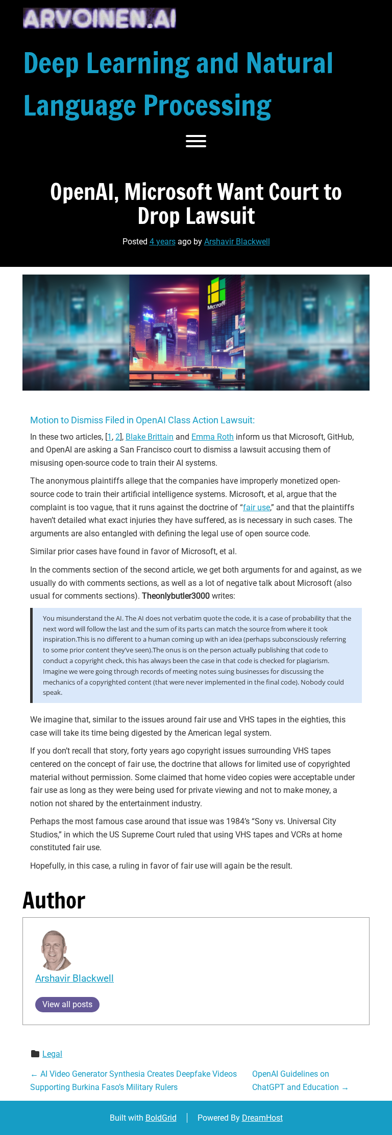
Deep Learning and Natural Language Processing (178, 83)
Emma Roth (212, 437)
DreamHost (262, 1118)
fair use (256, 507)
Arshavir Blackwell (237, 241)
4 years (163, 241)
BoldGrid (161, 1118)
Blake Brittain (150, 437)
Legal (52, 1054)
